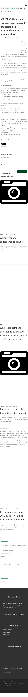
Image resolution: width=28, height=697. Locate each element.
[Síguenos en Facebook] (3, 2)
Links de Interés (6, 632)
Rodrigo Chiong (17, 685)
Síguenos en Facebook (10, 564)
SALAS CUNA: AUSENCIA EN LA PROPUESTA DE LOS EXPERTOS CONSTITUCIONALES (14, 615)
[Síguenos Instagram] (1, 2)
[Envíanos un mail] (10, 2)
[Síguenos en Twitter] (6, 2)
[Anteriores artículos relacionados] (19, 171)
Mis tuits (3, 581)
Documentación (6, 634)
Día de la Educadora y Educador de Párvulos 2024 (14, 601)
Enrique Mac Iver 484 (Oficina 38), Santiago (12, 668)
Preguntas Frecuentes (7, 629)
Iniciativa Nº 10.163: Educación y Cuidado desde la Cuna (14, 610)
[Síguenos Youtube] (8, 2)
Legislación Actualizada (8, 637)
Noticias (7, 8)
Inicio (2, 8)
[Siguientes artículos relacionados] (24, 171)
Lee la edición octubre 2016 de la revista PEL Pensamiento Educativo (12, 515)
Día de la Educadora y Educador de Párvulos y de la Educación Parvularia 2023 (13, 606)
